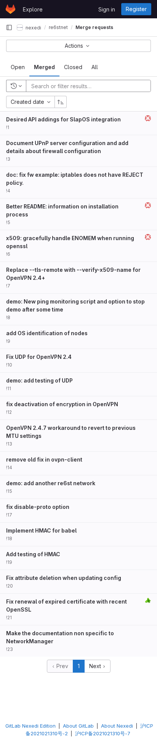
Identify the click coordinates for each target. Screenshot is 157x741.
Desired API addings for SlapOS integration (63, 119)
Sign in (106, 9)
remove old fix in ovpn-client (44, 459)
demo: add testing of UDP (39, 380)
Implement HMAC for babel (41, 530)
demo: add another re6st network (50, 483)
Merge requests (94, 27)
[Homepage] (10, 9)
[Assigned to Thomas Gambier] (148, 600)
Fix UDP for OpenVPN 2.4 (39, 357)
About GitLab (78, 726)
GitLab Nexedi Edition (30, 726)
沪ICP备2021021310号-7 (102, 733)
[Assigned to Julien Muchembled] (148, 118)
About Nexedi (117, 726)
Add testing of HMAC (33, 554)
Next (96, 666)
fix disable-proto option (37, 507)
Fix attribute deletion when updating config (63, 578)
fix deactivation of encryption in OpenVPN (62, 404)
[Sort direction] (60, 102)
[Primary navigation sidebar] (9, 27)
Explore (33, 9)
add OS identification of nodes (47, 333)
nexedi (32, 27)
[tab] (17, 67)
